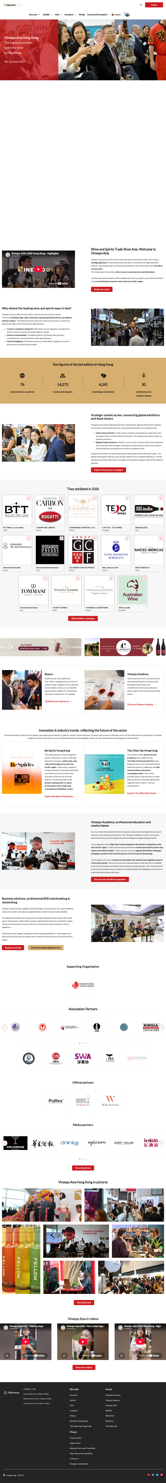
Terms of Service (125, 1464)
